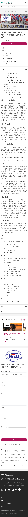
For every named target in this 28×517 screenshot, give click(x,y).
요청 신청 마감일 (8, 58)
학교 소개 (7, 6)
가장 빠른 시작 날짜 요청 (10, 61)
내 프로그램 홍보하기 (6, 503)
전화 (2, 426)
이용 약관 (3, 513)
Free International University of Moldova (11, 32)
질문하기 (14, 6)
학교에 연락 (14, 44)
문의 (2, 506)
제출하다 (14, 440)
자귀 (13, 460)
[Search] (22, 2)
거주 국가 (4, 404)
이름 (2, 382)
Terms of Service (8, 466)
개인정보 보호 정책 (9, 513)
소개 (2, 6)
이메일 (3, 415)
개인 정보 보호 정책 (21, 460)
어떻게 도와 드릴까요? (7, 371)
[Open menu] (25, 2)
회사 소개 (3, 500)
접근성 (15, 513)
